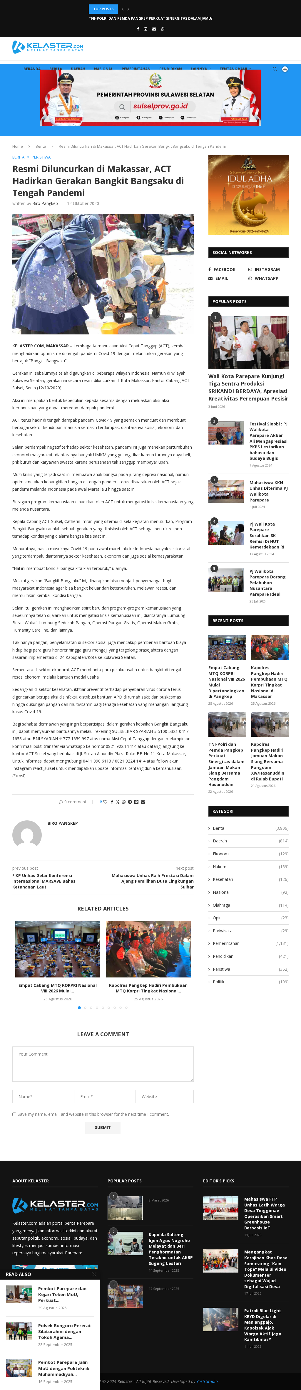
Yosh (200, 1381)
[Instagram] (145, 28)
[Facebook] (138, 28)
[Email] (154, 28)
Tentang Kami (233, 68)
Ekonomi (251, 853)
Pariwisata (251, 930)
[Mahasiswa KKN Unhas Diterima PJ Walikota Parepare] (226, 491)
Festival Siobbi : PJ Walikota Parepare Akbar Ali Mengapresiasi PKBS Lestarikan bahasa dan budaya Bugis (268, 441)
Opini (251, 918)
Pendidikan (170, 68)
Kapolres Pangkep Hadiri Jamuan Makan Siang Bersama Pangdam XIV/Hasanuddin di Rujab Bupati (267, 761)
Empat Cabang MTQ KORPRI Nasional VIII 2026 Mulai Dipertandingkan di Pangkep (226, 682)
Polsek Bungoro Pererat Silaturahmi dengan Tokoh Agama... (64, 1331)
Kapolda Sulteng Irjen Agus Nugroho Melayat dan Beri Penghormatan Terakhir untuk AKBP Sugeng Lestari (171, 1249)
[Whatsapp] (162, 28)
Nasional (103, 68)
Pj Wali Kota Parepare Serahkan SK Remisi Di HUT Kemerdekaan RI (267, 535)
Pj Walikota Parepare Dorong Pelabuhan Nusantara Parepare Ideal (268, 582)
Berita (55, 68)
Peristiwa (251, 969)
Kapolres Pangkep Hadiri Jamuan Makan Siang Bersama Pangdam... (155, 18)
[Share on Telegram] (130, 802)
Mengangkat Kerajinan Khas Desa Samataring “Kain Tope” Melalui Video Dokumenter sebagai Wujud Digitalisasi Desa (265, 1269)
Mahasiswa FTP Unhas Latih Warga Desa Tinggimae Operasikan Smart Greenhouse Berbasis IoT (264, 1213)
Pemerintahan (136, 68)
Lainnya (199, 68)
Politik (251, 982)
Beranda (32, 68)
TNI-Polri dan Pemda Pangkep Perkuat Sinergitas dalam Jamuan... (154, 8)
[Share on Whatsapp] (124, 802)
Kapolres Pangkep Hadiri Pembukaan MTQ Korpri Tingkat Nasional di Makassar (269, 682)
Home (17, 146)
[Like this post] (105, 802)
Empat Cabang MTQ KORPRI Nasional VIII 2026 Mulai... (58, 988)
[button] (122, 9)
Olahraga (251, 905)
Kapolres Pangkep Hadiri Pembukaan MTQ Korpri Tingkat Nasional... (148, 988)
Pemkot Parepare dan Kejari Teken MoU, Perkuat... (62, 1294)
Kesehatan (251, 879)
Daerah (78, 68)
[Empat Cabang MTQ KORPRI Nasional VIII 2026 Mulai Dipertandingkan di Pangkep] (57, 949)
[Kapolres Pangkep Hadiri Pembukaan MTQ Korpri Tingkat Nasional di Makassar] (148, 949)
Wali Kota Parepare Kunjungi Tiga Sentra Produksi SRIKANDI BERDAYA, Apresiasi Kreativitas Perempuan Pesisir (248, 387)
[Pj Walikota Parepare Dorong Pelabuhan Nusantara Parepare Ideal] (226, 580)
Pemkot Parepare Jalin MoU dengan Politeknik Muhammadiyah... (63, 1368)
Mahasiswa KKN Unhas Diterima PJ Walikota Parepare (269, 491)
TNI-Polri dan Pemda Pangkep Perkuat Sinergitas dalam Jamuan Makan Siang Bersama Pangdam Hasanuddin (226, 764)
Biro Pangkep (45, 203)
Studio (211, 1381)
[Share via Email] (143, 802)
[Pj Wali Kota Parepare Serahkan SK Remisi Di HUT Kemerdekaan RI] (226, 533)
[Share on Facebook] (112, 802)
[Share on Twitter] (118, 802)
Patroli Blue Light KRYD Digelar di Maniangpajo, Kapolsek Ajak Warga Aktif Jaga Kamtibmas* (262, 1325)
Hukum (251, 866)
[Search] (275, 69)
